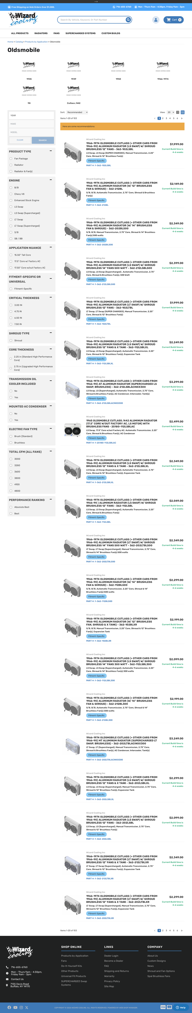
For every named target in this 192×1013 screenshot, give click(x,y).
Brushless (19, 442)
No (15, 391)
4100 (17, 484)
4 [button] (170, 930)
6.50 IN (18, 318)
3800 (17, 478)
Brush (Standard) (23, 436)
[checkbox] (11, 289)
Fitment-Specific (23, 288)
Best (16, 513)
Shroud (18, 340)
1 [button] (159, 930)
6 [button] (177, 930)
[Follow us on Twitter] (26, 1008)
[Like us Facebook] (9, 1008)
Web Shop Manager (128, 1008)
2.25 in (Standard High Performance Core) (33, 358)
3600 (17, 471)
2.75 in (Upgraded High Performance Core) (33, 368)
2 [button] (162, 930)
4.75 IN (18, 311)
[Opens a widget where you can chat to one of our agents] (180, 1007)
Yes (16, 397)
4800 (17, 491)
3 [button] (166, 930)
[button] (32, 279)
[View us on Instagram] (21, 1008)
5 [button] (173, 930)
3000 (17, 459)
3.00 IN (18, 305)
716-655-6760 (19, 967)
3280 (17, 465)
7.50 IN (18, 324)
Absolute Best (21, 507)
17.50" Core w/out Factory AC (29, 267)
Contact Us (17, 979)
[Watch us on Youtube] (15, 1008)
